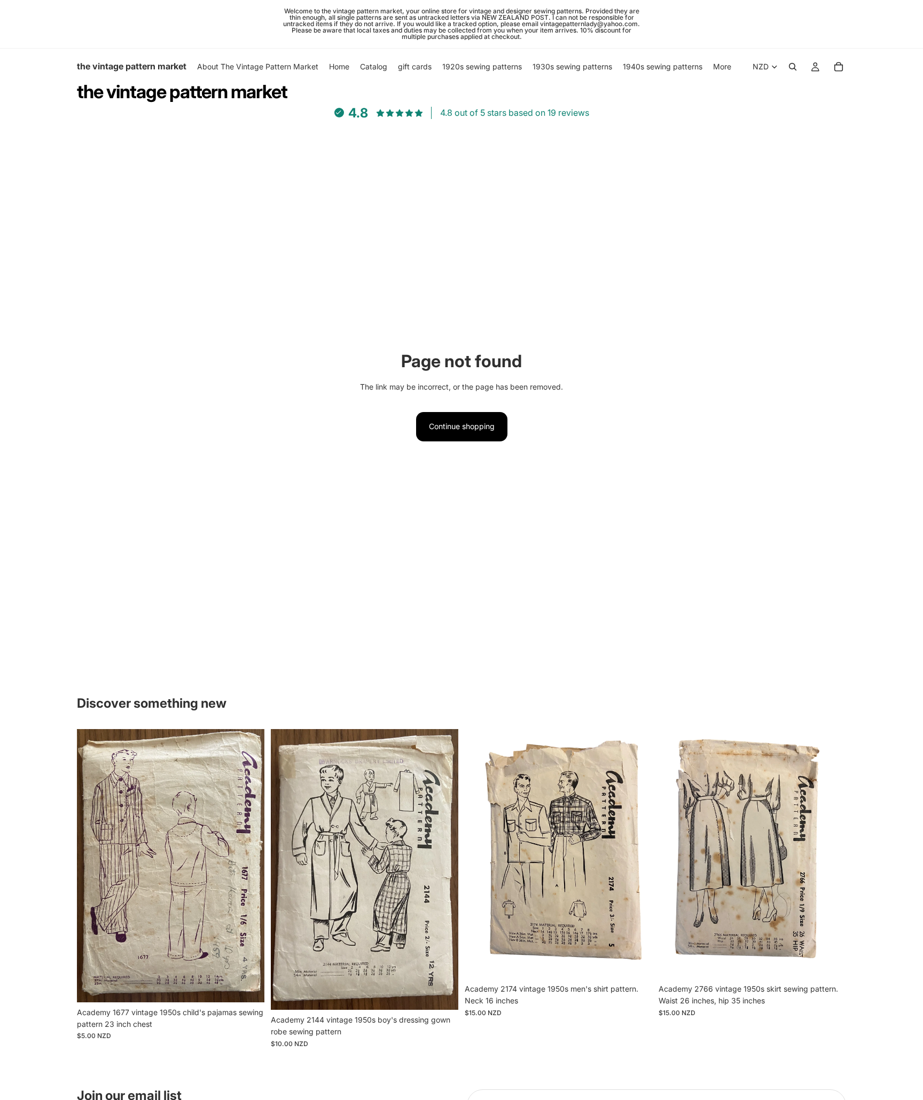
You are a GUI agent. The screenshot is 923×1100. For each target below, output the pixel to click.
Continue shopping (462, 426)
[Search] (792, 66)
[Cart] (838, 66)
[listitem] (722, 66)
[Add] (247, 985)
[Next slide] (248, 865)
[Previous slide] (93, 865)
